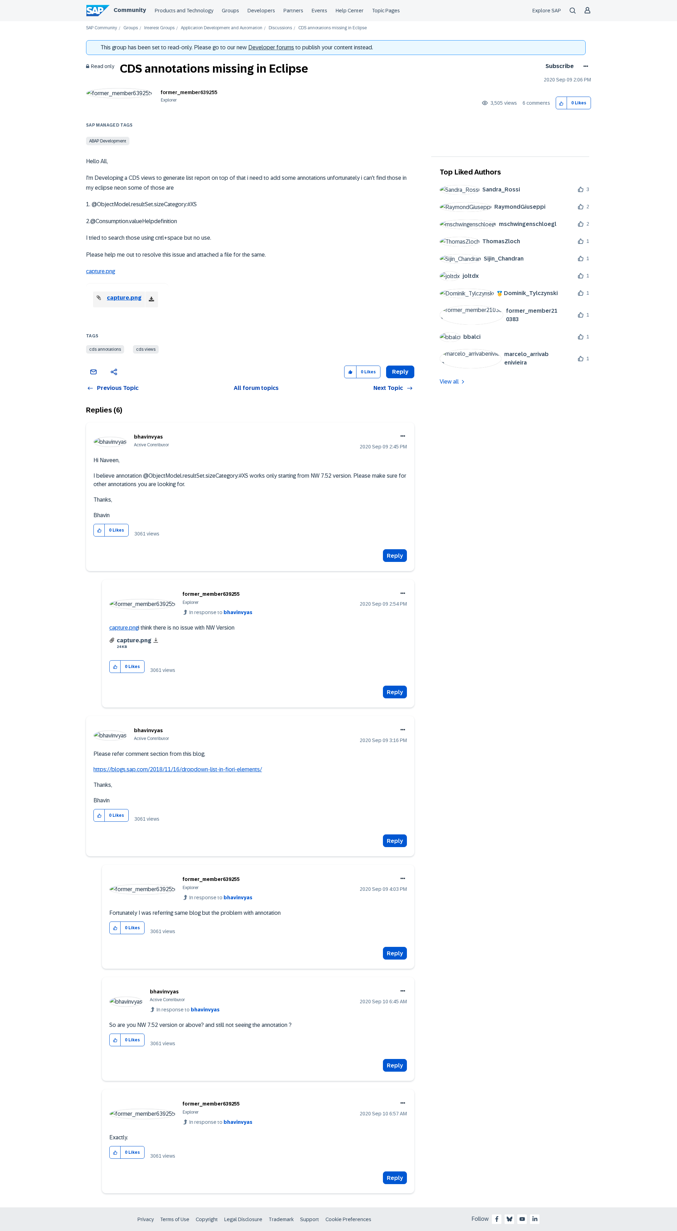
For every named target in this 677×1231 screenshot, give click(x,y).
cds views (145, 349)
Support (309, 1219)
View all (449, 382)
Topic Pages (386, 10)
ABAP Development (107, 141)
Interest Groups (159, 28)
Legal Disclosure (243, 1219)
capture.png (100, 271)
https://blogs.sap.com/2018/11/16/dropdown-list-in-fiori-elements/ (177, 769)
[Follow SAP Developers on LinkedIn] (535, 1219)
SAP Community (101, 28)
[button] (561, 103)
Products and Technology (184, 10)
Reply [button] (400, 372)
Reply (395, 556)
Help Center (350, 10)
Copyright (207, 1219)
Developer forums (271, 47)
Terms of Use (174, 1219)
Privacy (146, 1219)
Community (130, 10)
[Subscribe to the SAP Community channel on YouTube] (522, 1219)
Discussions (280, 28)
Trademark (281, 1219)
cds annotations (105, 349)
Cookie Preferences (348, 1219)
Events (319, 10)
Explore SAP (546, 10)
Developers (261, 10)
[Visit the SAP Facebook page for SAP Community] (497, 1219)
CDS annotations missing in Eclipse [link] (332, 28)
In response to (220, 612)
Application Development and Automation (221, 28)
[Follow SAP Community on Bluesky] (509, 1219)
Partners (293, 10)
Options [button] (584, 66)
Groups (230, 10)
